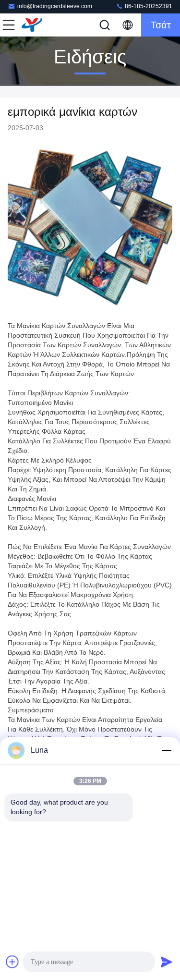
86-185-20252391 (147, 6)
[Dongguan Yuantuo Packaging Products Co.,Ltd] (40, 25)
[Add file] (12, 961)
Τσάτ (161, 25)
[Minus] (166, 750)
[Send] (166, 961)
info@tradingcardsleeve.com (54, 6)
